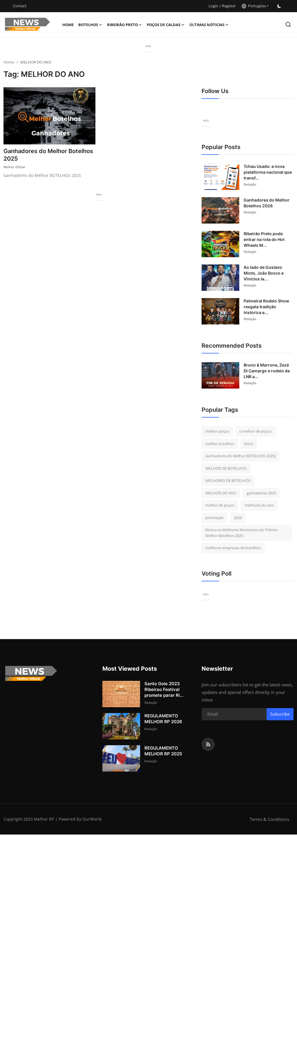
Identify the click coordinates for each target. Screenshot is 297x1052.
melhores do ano (259, 505)
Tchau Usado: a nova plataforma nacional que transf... (268, 172)
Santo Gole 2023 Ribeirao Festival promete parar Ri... (163, 689)
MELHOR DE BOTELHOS (226, 468)
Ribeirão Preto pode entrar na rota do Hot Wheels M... (264, 239)
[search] (288, 24)
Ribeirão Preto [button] (122, 24)
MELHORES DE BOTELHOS (228, 480)
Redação (250, 184)
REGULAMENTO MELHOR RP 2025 (163, 751)
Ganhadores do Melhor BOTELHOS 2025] (240, 455)
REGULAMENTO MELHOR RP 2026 (163, 718)
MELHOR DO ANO (220, 493)
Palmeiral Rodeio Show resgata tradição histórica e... (266, 306)
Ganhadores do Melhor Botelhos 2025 (48, 155)
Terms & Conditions (269, 819)
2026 (238, 517)
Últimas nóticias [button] (206, 24)
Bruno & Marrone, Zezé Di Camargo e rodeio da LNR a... (267, 370)
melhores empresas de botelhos (233, 547)
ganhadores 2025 (261, 493)
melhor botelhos (219, 443)
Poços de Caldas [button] (163, 24)
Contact (19, 5)
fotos (248, 443)
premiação (214, 517)
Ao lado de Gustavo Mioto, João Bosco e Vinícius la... (264, 273)
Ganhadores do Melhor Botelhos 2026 (266, 202)
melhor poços (217, 431)
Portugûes (256, 5)
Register (229, 5)
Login (213, 5)
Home (68, 24)
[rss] (208, 744)
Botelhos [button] (88, 24)
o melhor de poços (255, 431)
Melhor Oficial (14, 167)
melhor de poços (219, 505)
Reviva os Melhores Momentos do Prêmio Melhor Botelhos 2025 (241, 532)
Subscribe (280, 714)
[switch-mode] (279, 6)
